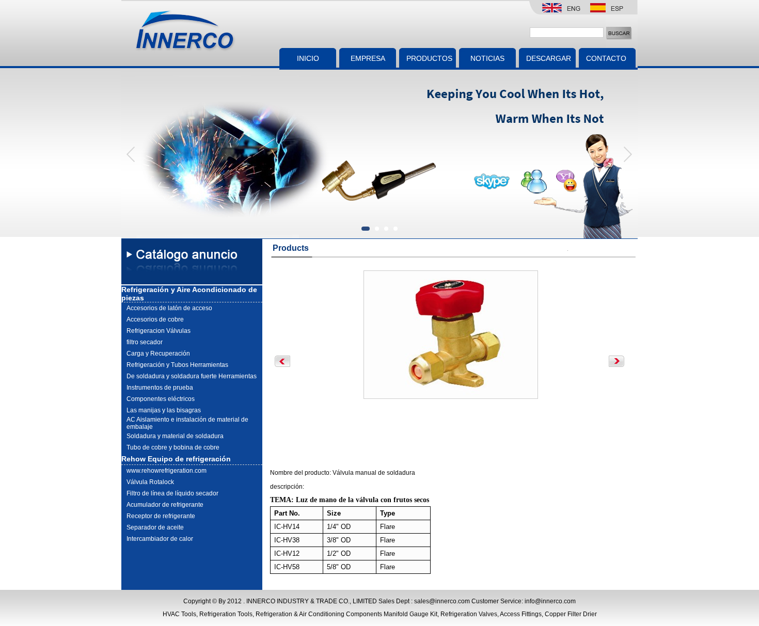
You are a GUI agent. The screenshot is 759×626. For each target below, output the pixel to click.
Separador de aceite (155, 527)
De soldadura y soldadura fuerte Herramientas (191, 376)
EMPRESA (368, 58)
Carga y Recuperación (158, 353)
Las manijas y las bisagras (163, 410)
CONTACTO (603, 58)
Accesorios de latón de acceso (169, 308)
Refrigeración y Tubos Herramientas (177, 364)
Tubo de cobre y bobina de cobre (172, 447)
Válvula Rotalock (150, 482)
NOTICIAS (487, 58)
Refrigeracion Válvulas (158, 330)
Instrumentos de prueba (159, 387)
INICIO (308, 58)
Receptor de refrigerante (160, 516)
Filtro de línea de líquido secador (172, 493)
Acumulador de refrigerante (164, 504)
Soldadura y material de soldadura (175, 436)
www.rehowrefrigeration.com (166, 470)
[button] (627, 154)
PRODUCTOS (429, 58)
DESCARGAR (548, 58)
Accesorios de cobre (155, 319)
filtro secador (144, 342)
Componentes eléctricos (160, 399)
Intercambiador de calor (159, 538)
